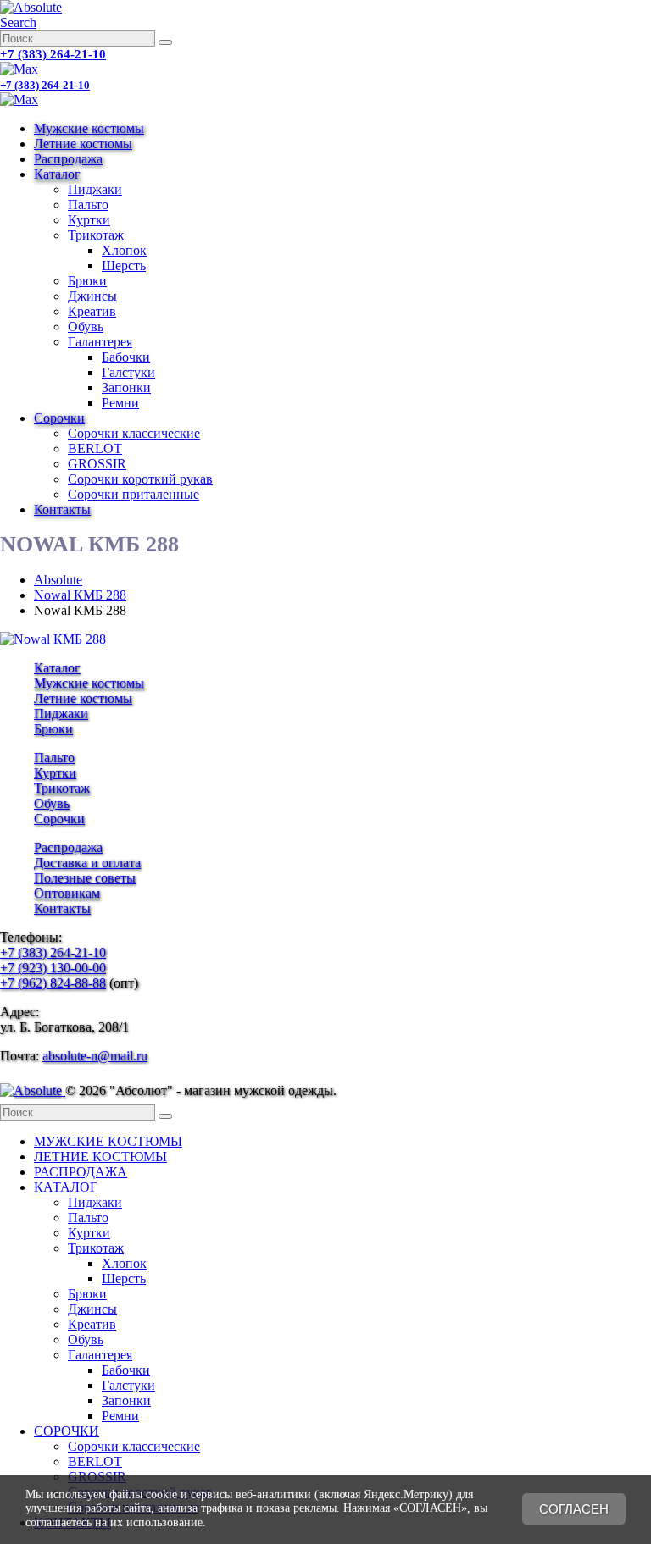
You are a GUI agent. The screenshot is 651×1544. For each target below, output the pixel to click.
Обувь (85, 326)
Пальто (88, 204)
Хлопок (124, 250)
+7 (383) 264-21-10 (53, 54)
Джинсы (92, 296)
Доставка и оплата (87, 862)
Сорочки (59, 418)
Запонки (126, 387)
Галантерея (100, 342)
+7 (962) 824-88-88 (53, 983)
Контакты (62, 509)
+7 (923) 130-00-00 (53, 967)
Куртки (89, 220)
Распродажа (68, 159)
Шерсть (124, 265)
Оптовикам (67, 893)
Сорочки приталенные (133, 494)
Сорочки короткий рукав (140, 479)
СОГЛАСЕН (574, 1509)
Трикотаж (96, 235)
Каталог (57, 174)
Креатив (92, 311)
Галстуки (128, 372)
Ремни (120, 403)
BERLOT (95, 448)
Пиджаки (95, 189)
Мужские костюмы (89, 128)
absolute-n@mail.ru (94, 1056)
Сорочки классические (134, 433)
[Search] (165, 42)
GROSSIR (97, 464)
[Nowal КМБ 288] (53, 639)
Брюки (87, 281)
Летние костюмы (83, 143)
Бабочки (126, 357)
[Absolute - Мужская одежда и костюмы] (31, 7)
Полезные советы (85, 878)
